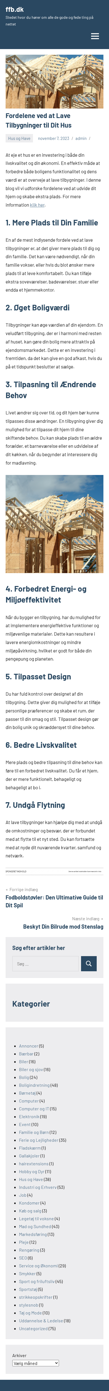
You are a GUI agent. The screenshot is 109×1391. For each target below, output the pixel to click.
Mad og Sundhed (35, 1226)
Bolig (24, 1077)
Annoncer (28, 1045)
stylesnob (28, 1304)
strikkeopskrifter (36, 1297)
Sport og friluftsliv (37, 1281)
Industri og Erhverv (38, 1187)
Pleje (24, 1242)
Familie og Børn (34, 1132)
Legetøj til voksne (36, 1218)
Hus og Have (19, 138)
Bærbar (26, 1053)
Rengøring (29, 1249)
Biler (23, 1061)
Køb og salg (30, 1210)
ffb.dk (15, 9)
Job (23, 1195)
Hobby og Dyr (31, 1171)
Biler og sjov (31, 1069)
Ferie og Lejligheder (38, 1140)
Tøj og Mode (30, 1312)
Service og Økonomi (38, 1265)
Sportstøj (28, 1289)
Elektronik (29, 1116)
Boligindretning (34, 1085)
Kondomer (29, 1202)
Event (25, 1124)
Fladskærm (30, 1147)
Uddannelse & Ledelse (41, 1320)
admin (81, 138)
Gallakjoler (29, 1155)
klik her (37, 204)
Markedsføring (33, 1234)
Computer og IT (34, 1108)
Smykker (27, 1273)
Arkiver (19, 1355)
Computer (29, 1100)
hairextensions (34, 1163)
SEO (23, 1257)
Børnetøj (27, 1092)
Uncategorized (33, 1328)
